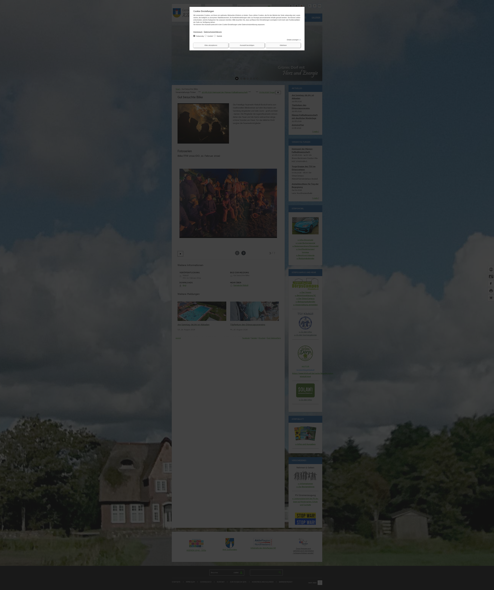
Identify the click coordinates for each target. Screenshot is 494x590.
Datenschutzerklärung (213, 32)
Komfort (210, 36)
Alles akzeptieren (210, 45)
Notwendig (200, 36)
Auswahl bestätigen (247, 45)
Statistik (219, 36)
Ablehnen (283, 45)
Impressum (197, 32)
